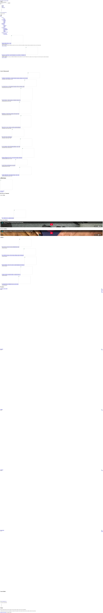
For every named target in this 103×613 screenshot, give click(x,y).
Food (4, 24)
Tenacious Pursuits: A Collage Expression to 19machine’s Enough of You (11, 99)
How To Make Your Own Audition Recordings (8, 217)
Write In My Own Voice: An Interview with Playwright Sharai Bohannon (11, 127)
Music (4, 22)
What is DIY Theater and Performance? (7, 136)
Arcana (4, 26)
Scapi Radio (5, 28)
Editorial (5, 20)
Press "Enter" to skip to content (4, 0)
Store (2, 6)
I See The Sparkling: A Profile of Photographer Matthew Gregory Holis (11, 146)
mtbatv (4, 30)
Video (2, 32)
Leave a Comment (4, 57)
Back (1, 16)
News (2, 17)
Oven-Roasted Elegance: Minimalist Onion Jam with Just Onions (10, 283)
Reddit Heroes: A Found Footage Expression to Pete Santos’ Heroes (10, 113)
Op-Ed (4, 21)
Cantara (5, 31)
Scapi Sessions (5, 34)
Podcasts (3, 27)
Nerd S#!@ (5, 25)
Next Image (1, 191)
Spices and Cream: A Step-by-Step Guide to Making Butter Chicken (10, 246)
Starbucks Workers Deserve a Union (6, 43)
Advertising (3, 7)
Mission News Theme (3, 612)
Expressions (3, 23)
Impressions (3, 19)
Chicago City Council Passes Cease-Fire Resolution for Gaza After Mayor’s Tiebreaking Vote (14, 54)
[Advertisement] (24, 64)
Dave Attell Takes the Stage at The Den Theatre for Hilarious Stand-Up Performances (13, 255)
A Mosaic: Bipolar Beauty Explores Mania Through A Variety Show (10, 174)
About (3, 5)
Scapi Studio (5, 33)
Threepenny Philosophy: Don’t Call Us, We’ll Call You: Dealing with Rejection (12, 157)
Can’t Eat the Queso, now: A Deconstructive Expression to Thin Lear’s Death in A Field (13, 86)
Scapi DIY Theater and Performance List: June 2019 (8, 165)
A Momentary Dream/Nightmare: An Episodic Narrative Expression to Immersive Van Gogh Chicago (15, 77)
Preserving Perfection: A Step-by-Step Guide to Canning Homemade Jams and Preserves (13, 264)
